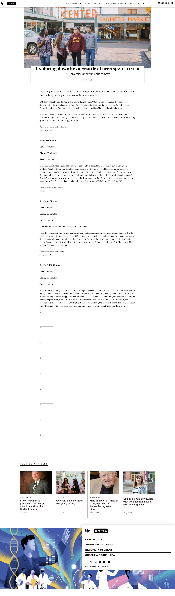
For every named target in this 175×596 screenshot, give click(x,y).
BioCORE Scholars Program (106, 114)
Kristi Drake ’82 (115, 181)
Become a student (98, 550)
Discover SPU (71, 3)
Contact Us (135, 3)
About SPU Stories (99, 544)
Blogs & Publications (113, 3)
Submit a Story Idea (100, 555)
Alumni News (90, 3)
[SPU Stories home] (8, 4)
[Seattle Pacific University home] (163, 3)
